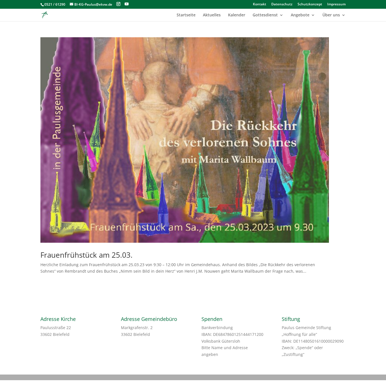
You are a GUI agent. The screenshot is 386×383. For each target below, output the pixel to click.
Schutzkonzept (310, 4)
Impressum (336, 4)
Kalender (236, 15)
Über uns (331, 15)
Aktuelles (212, 15)
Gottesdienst (265, 15)
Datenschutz (281, 4)
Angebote (300, 15)
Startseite (186, 15)
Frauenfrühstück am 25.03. (86, 255)
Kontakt (259, 4)
